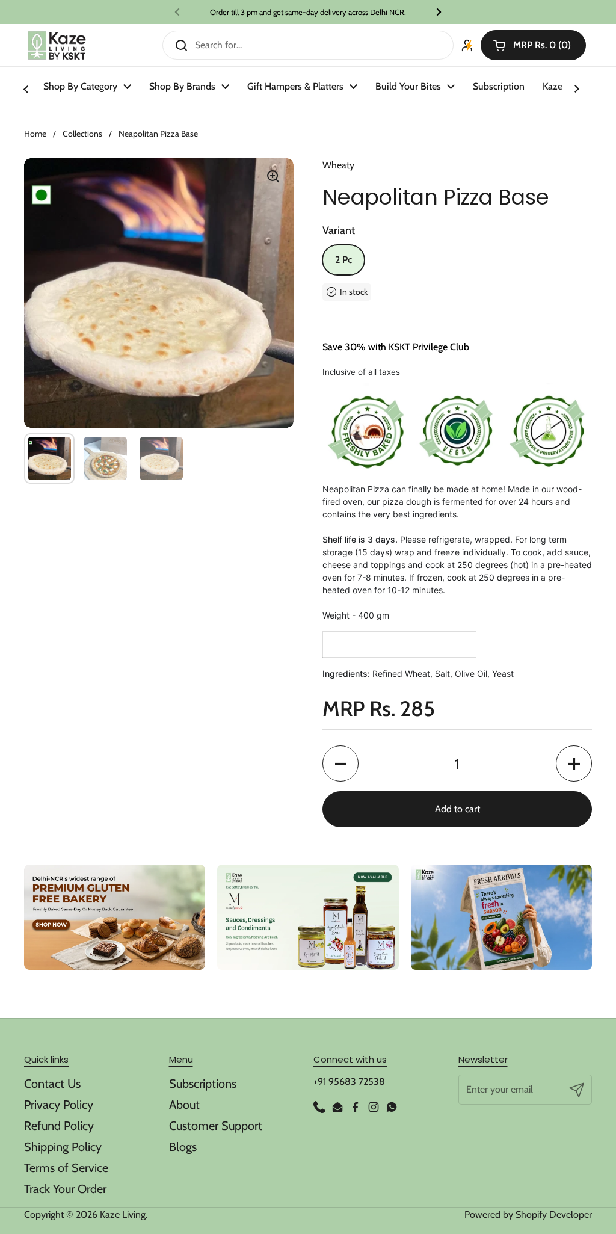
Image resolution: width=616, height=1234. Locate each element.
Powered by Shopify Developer (528, 1214)
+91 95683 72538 (349, 1081)
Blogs (183, 1147)
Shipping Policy (63, 1147)
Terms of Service (66, 1168)
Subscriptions (202, 1083)
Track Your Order (65, 1189)
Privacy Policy (58, 1104)
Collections (82, 133)
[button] (533, 45)
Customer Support (215, 1125)
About (184, 1104)
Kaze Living (123, 1214)
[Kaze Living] (57, 45)
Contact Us (52, 1083)
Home (35, 133)
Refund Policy (59, 1125)
